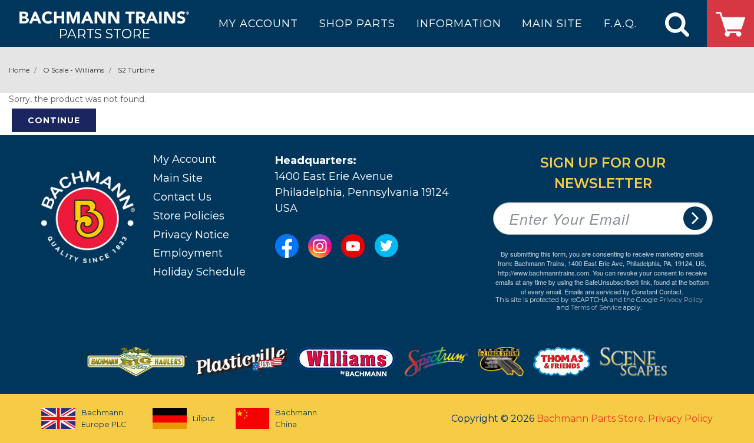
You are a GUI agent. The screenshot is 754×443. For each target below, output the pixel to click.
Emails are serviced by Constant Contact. (623, 291)
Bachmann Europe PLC (104, 418)
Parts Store (104, 33)
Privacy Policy (681, 300)
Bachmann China (296, 418)
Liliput (204, 418)
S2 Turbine (136, 69)
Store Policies (188, 215)
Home (19, 69)
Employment (188, 253)
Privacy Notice (191, 234)
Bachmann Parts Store (590, 418)
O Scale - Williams (73, 69)
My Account (184, 159)
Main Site (178, 178)
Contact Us (182, 197)
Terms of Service (596, 307)
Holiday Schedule (199, 271)
